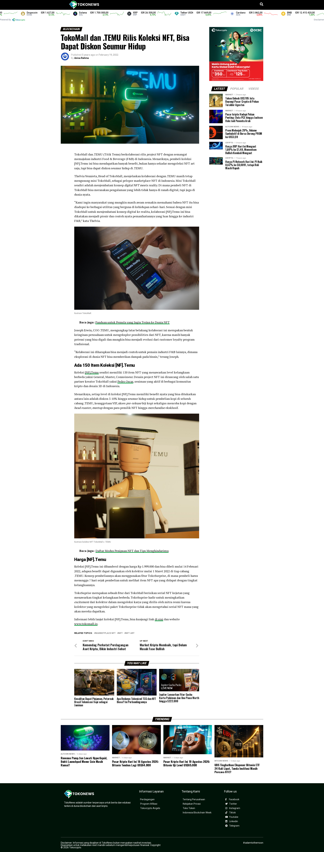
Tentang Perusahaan (194, 799)
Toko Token (189, 808)
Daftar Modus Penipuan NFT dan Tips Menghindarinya (132, 551)
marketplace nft (106, 633)
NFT (121, 633)
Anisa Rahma (81, 58)
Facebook (233, 799)
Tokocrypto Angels (150, 808)
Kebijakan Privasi (192, 804)
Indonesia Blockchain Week (197, 812)
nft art (130, 633)
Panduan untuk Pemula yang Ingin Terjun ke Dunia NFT (132, 322)
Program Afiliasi (148, 804)
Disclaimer (319, 20)
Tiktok (232, 812)
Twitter (233, 804)
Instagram (234, 808)
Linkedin (233, 821)
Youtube (233, 817)
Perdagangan (147, 799)
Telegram (234, 826)
